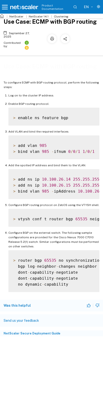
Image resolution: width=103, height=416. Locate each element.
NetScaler (16, 16)
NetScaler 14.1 (39, 16)
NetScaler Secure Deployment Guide (32, 333)
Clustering (61, 16)
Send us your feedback (21, 320)
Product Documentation (52, 7)
